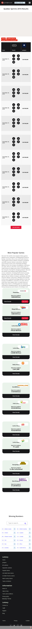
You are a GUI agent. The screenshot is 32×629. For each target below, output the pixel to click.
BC (17, 529)
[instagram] (17, 625)
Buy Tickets (25, 301)
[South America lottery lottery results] (29, 547)
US (2, 540)
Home (3, 38)
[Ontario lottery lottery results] (14, 532)
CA (17, 536)
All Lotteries (5, 565)
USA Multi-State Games (8, 573)
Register (4, 610)
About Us (4, 588)
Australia (6, 547)
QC (18, 532)
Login (3, 608)
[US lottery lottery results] (14, 540)
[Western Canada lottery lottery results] (14, 536)
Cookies (28, 620)
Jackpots (4, 562)
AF (17, 544)
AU (2, 547)
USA (5, 540)
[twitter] (14, 625)
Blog (3, 613)
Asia (5, 544)
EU (17, 540)
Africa (21, 544)
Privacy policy (5, 596)
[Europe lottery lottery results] (29, 540)
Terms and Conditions (7, 593)
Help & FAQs (5, 591)
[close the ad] (30, 627)
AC (2, 529)
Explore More (16, 227)
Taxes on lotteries (6, 581)
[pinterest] (21, 625)
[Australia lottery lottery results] (14, 547)
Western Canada (8, 536)
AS (2, 544)
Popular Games (6, 570)
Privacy (15, 620)
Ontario (6, 532)
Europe (21, 540)
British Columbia (23, 529)
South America (23, 547)
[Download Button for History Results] (24, 45)
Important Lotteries (7, 568)
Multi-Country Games (7, 578)
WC (2, 536)
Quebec (21, 532)
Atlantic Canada (8, 529)
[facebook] (10, 625)
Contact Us (5, 605)
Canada (21, 536)
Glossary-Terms (6, 598)
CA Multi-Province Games (8, 575)
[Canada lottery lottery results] (29, 536)
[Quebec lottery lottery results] (29, 532)
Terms (4, 620)
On (2, 532)
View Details (7, 301)
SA (17, 547)
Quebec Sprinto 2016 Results (9, 40)
